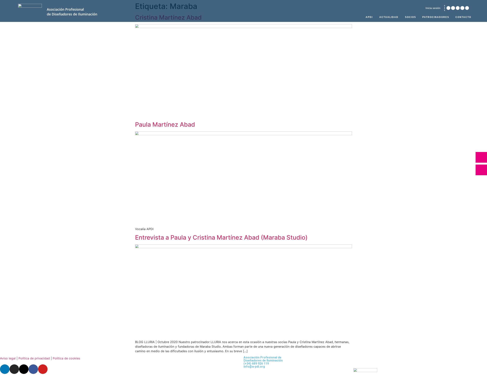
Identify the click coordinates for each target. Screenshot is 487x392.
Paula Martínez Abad (165, 124)
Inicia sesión (433, 8)
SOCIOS (410, 17)
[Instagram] (453, 8)
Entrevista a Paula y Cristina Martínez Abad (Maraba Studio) (221, 237)
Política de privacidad (34, 358)
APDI (369, 17)
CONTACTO (463, 17)
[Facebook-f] (462, 8)
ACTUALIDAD (388, 17)
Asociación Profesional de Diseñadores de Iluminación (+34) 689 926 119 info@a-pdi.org (263, 362)
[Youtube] (467, 8)
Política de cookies (66, 358)
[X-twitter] (458, 8)
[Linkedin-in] (448, 8)
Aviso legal (8, 358)
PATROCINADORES (435, 17)
